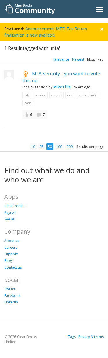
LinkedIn (11, 302)
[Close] (102, 28)
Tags (72, 336)
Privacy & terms (91, 336)
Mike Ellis (62, 87)
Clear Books (14, 205)
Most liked (95, 59)
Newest (78, 59)
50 (50, 146)
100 (59, 146)
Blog (8, 260)
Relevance (61, 59)
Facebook (12, 295)
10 (33, 146)
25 (41, 146)
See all (9, 219)
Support (11, 254)
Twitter (10, 288)
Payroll (10, 212)
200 (70, 146)
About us (11, 240)
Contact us (13, 267)
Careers (10, 247)
